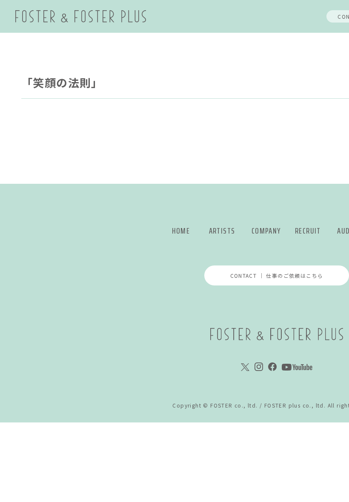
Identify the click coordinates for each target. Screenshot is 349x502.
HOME (181, 230)
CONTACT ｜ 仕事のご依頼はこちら (276, 275)
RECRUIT (308, 230)
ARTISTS (222, 230)
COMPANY (266, 230)
